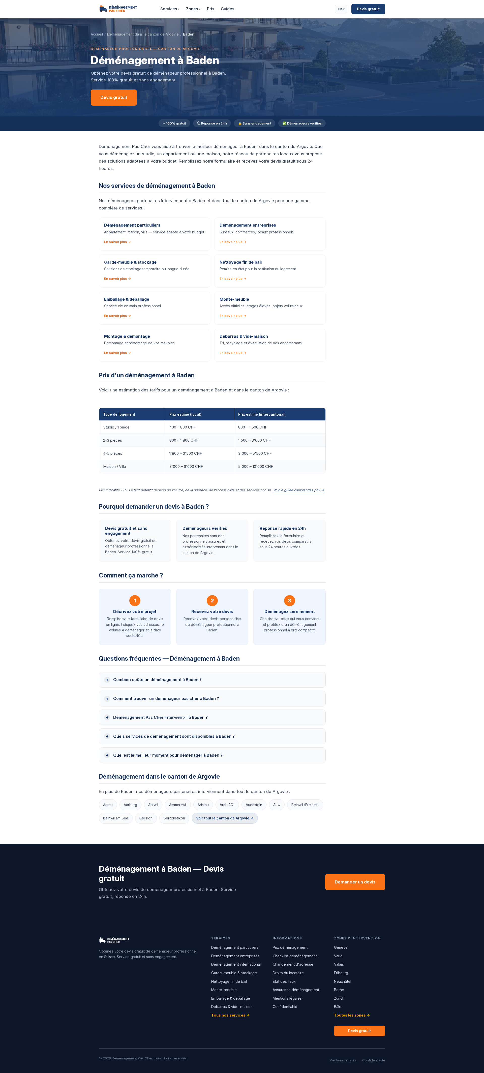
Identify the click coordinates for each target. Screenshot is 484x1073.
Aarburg (130, 805)
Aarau (108, 805)
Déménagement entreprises (235, 956)
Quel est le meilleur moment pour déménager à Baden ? (168, 755)
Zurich (339, 998)
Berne (339, 990)
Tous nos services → (230, 1015)
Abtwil (153, 805)
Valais (339, 964)
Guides (227, 8)
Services (169, 8)
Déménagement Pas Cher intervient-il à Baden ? (160, 717)
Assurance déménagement (296, 990)
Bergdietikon (174, 818)
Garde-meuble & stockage (234, 973)
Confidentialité (285, 1006)
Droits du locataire (288, 973)
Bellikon (146, 818)
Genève (341, 947)
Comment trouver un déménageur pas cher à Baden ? (166, 698)
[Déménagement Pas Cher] (124, 9)
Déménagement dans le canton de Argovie (143, 34)
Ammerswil (178, 805)
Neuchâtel (342, 981)
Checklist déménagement (295, 956)
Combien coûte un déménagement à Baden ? (157, 679)
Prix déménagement (290, 947)
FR (341, 9)
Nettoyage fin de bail (229, 981)
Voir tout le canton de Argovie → (225, 818)
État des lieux (284, 981)
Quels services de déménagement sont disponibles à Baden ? (174, 736)
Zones (193, 8)
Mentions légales (287, 998)
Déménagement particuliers (235, 947)
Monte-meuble (224, 990)
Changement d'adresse (293, 964)
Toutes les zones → (352, 1015)
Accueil (97, 34)
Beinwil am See (115, 818)
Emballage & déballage (230, 998)
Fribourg (341, 973)
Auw (276, 805)
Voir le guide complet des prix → (298, 490)
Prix (210, 8)
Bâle (337, 1006)
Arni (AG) (227, 805)
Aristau (203, 805)
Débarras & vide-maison (232, 1006)
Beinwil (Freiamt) (305, 805)
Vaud (338, 956)
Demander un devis (355, 881)
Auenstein (254, 805)
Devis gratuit (368, 9)
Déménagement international (236, 964)
